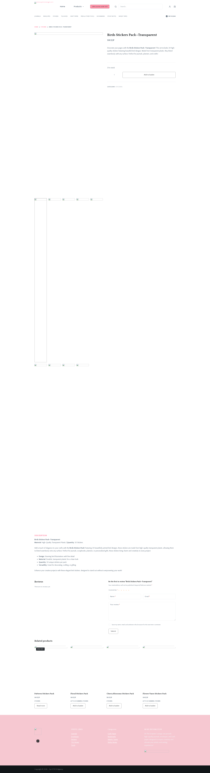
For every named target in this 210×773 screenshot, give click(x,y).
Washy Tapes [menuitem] (123, 16)
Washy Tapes (113, 740)
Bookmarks (112, 737)
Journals (74, 734)
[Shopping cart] (175, 6)
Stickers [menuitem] (55, 16)
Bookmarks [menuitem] (101, 16)
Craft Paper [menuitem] (74, 16)
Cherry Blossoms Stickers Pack (120, 694)
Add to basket (149, 75)
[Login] (170, 6)
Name (113, 596)
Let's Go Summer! (76, 701)
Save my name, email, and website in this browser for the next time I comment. (136, 624)
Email (147, 596)
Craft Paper (112, 734)
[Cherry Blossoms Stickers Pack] (123, 668)
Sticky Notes (112, 742)
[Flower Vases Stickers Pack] (159, 668)
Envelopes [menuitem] (46, 16)
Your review (115, 605)
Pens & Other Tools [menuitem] (87, 16)
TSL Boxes (75, 742)
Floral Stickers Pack (79, 694)
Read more (41, 706)
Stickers (119, 87)
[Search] (115, 6)
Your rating (113, 590)
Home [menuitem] (62, 6)
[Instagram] (37, 741)
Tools (73, 745)
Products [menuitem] (78, 6)
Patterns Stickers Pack (44, 694)
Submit (113, 631)
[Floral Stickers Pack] (87, 668)
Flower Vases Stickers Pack (154, 694)
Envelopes (75, 737)
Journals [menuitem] (37, 16)
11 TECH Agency (57, 769)
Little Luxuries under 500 (100, 6)
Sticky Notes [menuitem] (111, 16)
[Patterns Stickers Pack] (50, 668)
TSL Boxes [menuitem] (64, 16)
